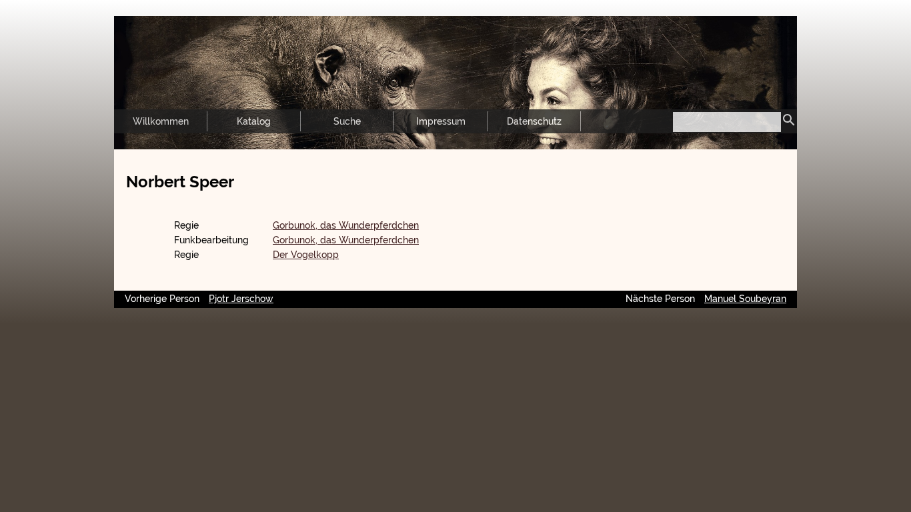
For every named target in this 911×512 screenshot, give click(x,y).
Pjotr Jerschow (241, 298)
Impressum (441, 121)
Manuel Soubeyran (745, 298)
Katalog (254, 121)
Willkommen (161, 121)
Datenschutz (534, 121)
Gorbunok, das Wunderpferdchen (346, 225)
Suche (347, 121)
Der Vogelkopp (306, 254)
